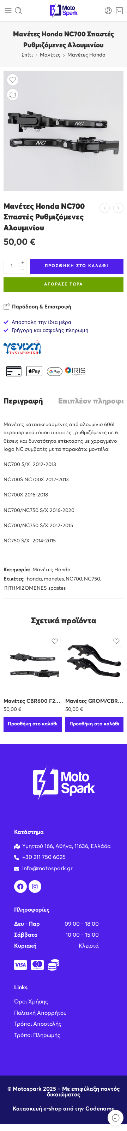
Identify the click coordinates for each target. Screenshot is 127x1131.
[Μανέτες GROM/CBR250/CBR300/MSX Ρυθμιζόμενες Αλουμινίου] (94, 663)
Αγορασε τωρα (63, 284)
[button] (33, 724)
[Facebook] (20, 886)
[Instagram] (35, 886)
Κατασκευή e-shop (37, 1109)
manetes (54, 579)
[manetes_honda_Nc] (63, 131)
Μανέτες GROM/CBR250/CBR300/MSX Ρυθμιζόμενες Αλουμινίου (94, 701)
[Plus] (22, 262)
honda (34, 579)
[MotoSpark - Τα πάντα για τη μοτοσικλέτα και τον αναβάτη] (63, 11)
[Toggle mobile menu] (8, 10)
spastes (57, 588)
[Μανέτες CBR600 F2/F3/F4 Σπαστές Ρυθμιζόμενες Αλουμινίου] (33, 663)
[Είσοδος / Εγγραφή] (108, 10)
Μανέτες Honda (86, 55)
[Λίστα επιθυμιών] (12, 80)
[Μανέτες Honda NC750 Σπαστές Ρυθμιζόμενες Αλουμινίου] (104, 208)
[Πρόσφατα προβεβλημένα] (115, 1118)
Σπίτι (27, 55)
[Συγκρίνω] (12, 94)
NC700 (74, 579)
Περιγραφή (23, 401)
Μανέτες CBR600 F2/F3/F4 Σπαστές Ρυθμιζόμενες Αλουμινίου (33, 701)
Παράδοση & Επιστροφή (41, 307)
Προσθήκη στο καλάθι (77, 266)
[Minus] (22, 270)
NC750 (92, 579)
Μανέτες (50, 55)
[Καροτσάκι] (119, 10)
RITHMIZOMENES (25, 588)
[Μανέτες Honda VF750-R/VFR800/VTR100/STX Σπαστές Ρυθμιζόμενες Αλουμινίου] (118, 208)
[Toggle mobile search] (18, 10)
